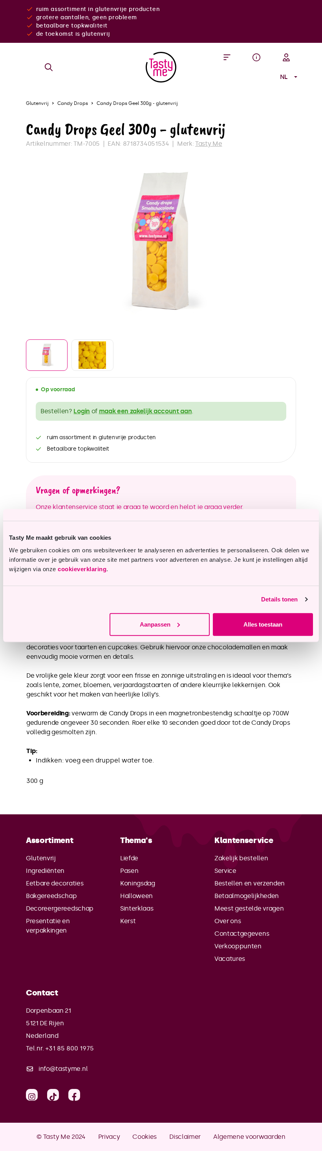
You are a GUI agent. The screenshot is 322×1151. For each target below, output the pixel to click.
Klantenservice (243, 840)
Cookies (144, 1136)
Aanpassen (155, 624)
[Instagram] (32, 1095)
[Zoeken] (49, 67)
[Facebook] (74, 1095)
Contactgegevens (241, 933)
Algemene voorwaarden (249, 1136)
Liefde (129, 858)
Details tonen (279, 599)
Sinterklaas (136, 908)
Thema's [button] (136, 840)
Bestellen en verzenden (249, 883)
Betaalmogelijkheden (246, 896)
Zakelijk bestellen (241, 858)
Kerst (127, 921)
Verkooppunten (238, 946)
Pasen (129, 870)
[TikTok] (53, 1095)
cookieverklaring (82, 568)
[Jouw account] (286, 57)
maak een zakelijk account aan (145, 411)
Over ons (227, 921)
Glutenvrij (41, 858)
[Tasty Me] (161, 67)
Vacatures (229, 958)
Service (225, 870)
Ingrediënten (45, 870)
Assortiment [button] (49, 840)
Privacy (109, 1136)
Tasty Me (208, 143)
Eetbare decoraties (54, 883)
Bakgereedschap (51, 896)
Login (81, 411)
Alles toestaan (262, 624)
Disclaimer (185, 1136)
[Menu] (227, 57)
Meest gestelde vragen (249, 908)
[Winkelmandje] (256, 77)
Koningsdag (137, 883)
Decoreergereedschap (59, 908)
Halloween (136, 896)
